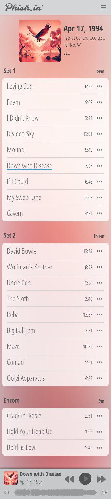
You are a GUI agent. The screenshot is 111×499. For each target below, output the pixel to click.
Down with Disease (40, 474)
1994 (95, 28)
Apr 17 (73, 28)
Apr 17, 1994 (31, 481)
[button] (103, 7)
